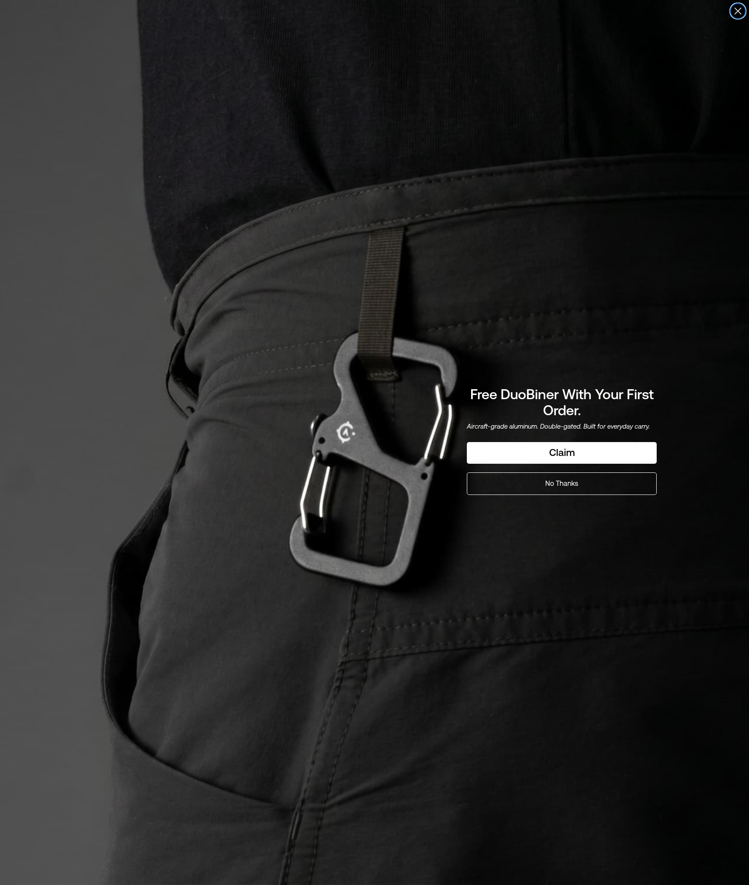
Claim (562, 452)
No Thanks (561, 483)
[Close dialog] (738, 11)
